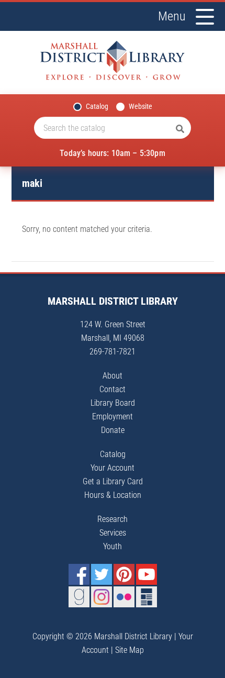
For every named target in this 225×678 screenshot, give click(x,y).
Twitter (101, 574)
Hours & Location (112, 495)
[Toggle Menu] (205, 17)
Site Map (129, 650)
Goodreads (79, 596)
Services (112, 533)
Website (140, 106)
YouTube (146, 574)
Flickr (124, 596)
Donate (113, 430)
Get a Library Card (113, 481)
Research (112, 519)
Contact (112, 389)
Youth (112, 546)
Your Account (112, 468)
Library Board (113, 403)
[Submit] (180, 129)
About (112, 376)
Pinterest (124, 574)
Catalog (97, 106)
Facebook (79, 574)
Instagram (101, 596)
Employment (112, 416)
